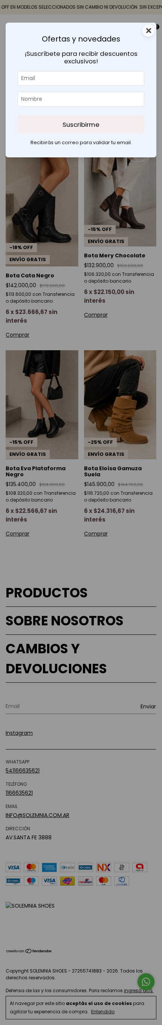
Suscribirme (81, 124)
